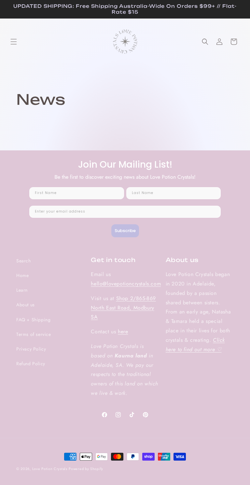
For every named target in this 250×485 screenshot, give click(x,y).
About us (25, 304)
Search (23, 260)
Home (22, 275)
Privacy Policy (31, 349)
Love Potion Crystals (49, 468)
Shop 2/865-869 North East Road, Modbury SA (123, 308)
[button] (14, 42)
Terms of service (33, 334)
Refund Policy (30, 363)
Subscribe (125, 231)
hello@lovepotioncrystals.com (126, 283)
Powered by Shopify (86, 468)
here (123, 331)
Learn (22, 290)
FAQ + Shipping (33, 319)
